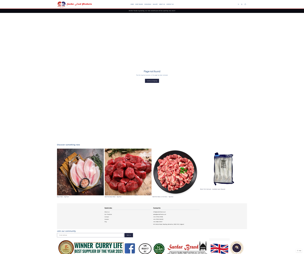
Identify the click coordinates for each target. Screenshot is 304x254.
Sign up (129, 235)
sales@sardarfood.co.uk (159, 214)
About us (106, 212)
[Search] (238, 4)
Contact (106, 216)
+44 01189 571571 (157, 221)
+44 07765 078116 (158, 216)
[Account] (242, 4)
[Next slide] (244, 168)
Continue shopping (152, 80)
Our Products (108, 214)
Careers (106, 219)
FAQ (105, 221)
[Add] (101, 193)
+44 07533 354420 (158, 219)
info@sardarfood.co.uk (159, 212)
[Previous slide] (202, 168)
